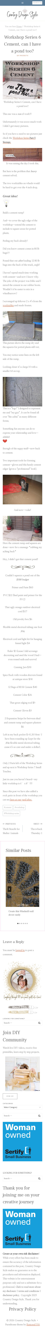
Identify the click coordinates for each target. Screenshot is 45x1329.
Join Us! (10, 1096)
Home (19, 26)
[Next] (35, 889)
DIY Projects (22, 55)
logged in (20, 950)
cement (7, 807)
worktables (8, 305)
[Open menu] (22, 3)
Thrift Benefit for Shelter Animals (11, 828)
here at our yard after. (21, 800)
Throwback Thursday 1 (36, 828)
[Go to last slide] (9, 889)
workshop (19, 807)
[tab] (17, 923)
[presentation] (22, 882)
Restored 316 (33, 1324)
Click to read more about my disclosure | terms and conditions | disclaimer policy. (22, 1291)
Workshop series (11, 813)
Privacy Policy (22, 1309)
